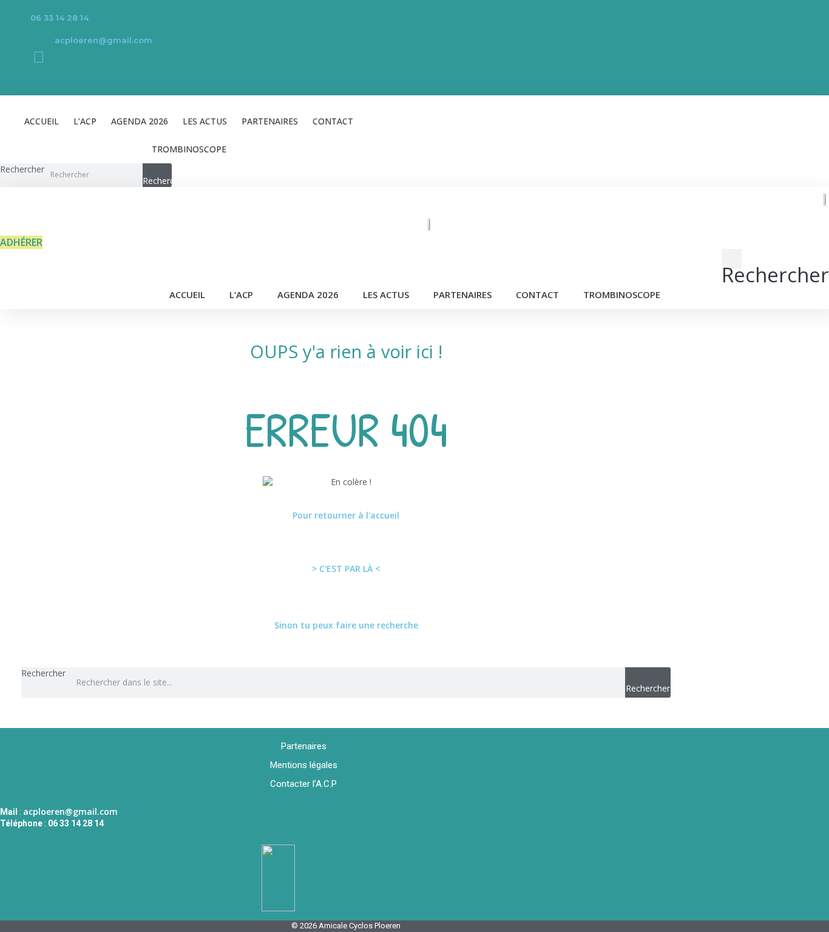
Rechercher (22, 169)
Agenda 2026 (139, 121)
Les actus (205, 121)
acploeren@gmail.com (103, 40)
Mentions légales (303, 765)
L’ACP (84, 121)
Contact (333, 121)
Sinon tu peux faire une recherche (346, 625)
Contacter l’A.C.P (303, 783)
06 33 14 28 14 (59, 17)
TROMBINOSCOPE (189, 149)
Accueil (41, 121)
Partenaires (270, 121)
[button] (775, 265)
